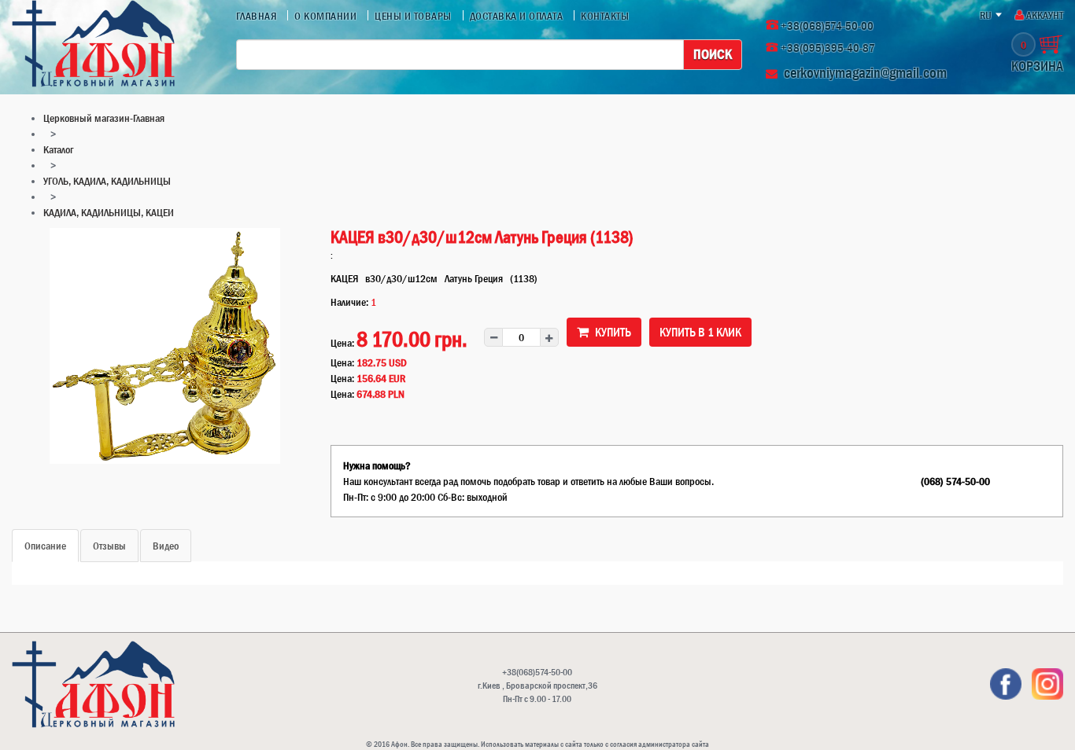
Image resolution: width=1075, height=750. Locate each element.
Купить (612, 332)
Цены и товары (413, 15)
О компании (325, 15)
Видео (166, 545)
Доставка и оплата (516, 15)
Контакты (605, 15)
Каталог (58, 149)
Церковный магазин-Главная (103, 118)
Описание (45, 545)
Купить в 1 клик (700, 332)
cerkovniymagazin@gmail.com (865, 72)
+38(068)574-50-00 (827, 25)
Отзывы (109, 545)
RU (986, 15)
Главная (256, 15)
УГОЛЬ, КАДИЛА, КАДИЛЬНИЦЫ (107, 181)
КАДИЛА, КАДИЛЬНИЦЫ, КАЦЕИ (108, 212)
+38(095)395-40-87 (828, 47)
